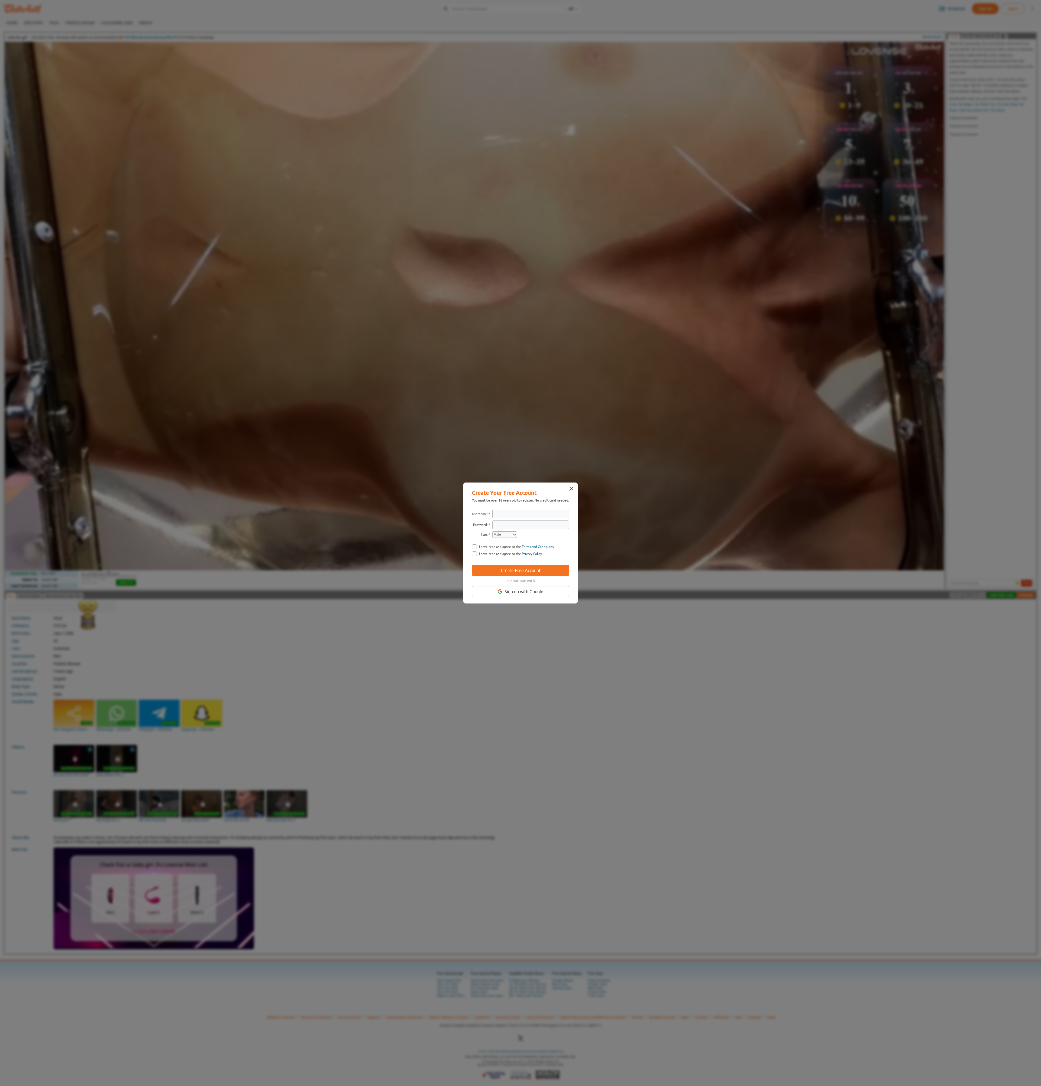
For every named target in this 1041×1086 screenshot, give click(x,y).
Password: (480, 525)
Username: (480, 514)
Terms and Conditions (538, 547)
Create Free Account (521, 570)
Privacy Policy (532, 554)
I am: (484, 534)
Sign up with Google (524, 591)
